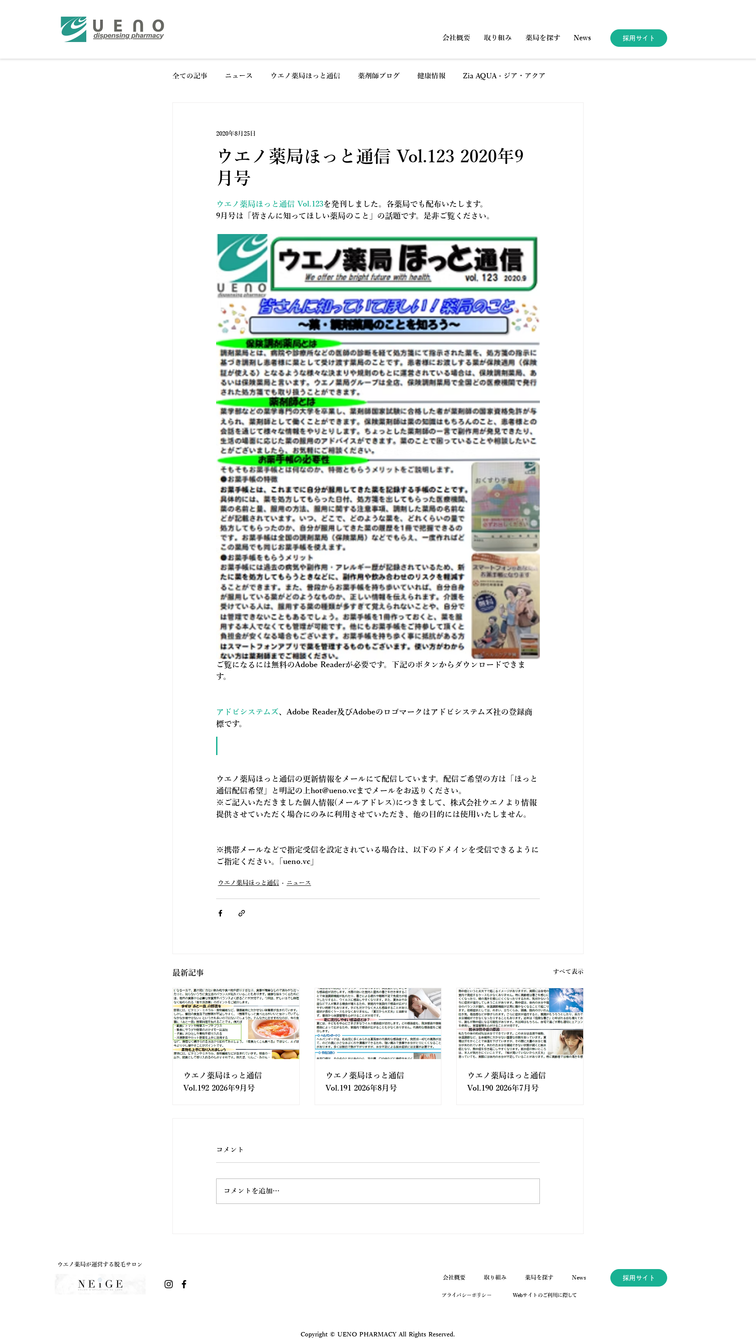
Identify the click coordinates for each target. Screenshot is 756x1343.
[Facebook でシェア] (220, 913)
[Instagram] (168, 1284)
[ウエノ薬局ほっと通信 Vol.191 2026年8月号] (378, 1023)
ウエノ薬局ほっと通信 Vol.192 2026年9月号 (222, 1082)
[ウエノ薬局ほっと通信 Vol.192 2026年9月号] (236, 1023)
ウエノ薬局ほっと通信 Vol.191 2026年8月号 (365, 1082)
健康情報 (431, 76)
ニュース (239, 76)
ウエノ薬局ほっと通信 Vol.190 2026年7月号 (506, 1082)
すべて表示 (568, 972)
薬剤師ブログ (379, 76)
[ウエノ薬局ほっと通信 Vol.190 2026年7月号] (520, 1023)
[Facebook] (183, 1284)
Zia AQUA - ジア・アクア (504, 76)
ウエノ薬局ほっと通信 (305, 76)
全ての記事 (189, 76)
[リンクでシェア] (242, 913)
